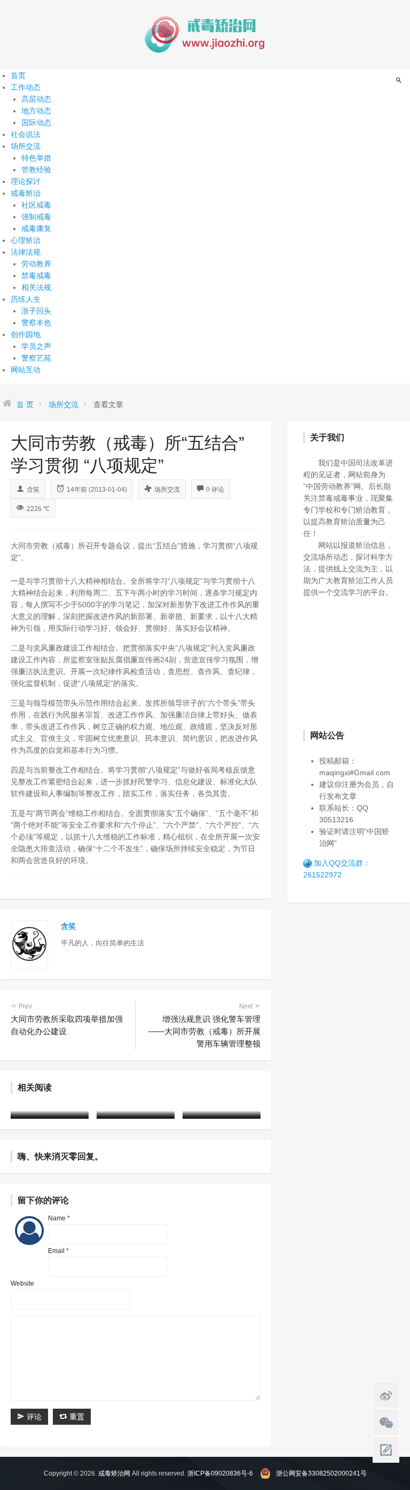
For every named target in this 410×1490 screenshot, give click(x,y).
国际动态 (36, 122)
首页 (18, 75)
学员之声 (36, 346)
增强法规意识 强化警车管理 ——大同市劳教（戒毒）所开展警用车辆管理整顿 (204, 1025)
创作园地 (26, 334)
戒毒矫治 (26, 193)
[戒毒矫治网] (205, 34)
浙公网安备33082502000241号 (321, 1473)
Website (22, 1283)
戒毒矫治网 (114, 1473)
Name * (59, 1218)
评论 (33, 1416)
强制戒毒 (36, 216)
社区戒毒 (36, 205)
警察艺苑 (36, 358)
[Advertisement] (356, 662)
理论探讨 (26, 181)
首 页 (25, 404)
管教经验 (36, 169)
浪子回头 (36, 311)
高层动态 (36, 99)
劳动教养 (36, 263)
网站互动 (26, 369)
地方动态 (36, 110)
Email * (58, 1251)
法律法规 (26, 252)
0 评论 (215, 489)
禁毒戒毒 (36, 275)
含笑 (33, 489)
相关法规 (36, 287)
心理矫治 (26, 240)
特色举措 (36, 158)
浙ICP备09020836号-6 (220, 1473)
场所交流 (26, 146)
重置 (75, 1416)
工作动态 (26, 87)
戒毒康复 (36, 228)
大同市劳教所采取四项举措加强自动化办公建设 (67, 1019)
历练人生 (26, 299)
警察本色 (36, 322)
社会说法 (26, 134)
